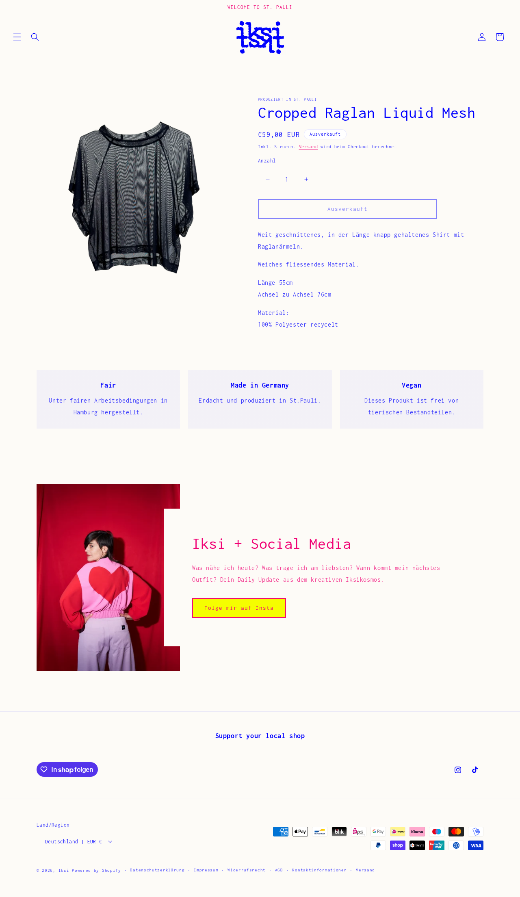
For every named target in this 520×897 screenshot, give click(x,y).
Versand (308, 146)
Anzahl (267, 160)
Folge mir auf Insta (239, 607)
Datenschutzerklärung (157, 869)
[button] (17, 37)
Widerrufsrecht (247, 869)
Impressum (206, 869)
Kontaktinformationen (319, 869)
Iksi (63, 870)
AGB (279, 869)
